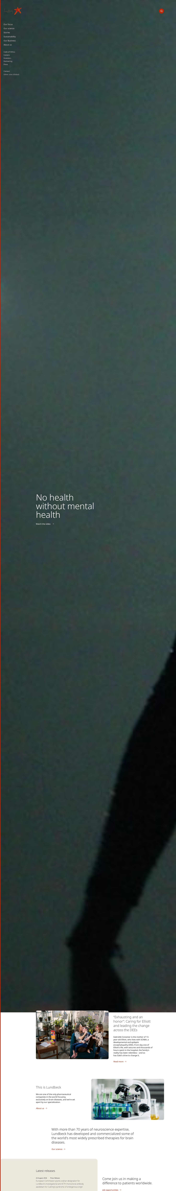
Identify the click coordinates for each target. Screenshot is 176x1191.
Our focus (8, 24)
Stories (7, 32)
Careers (7, 55)
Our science (9, 28)
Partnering (8, 61)
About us (8, 44)
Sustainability (10, 36)
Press (6, 64)
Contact (7, 71)
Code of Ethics (9, 52)
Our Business (10, 40)
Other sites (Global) (11, 74)
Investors (7, 58)
